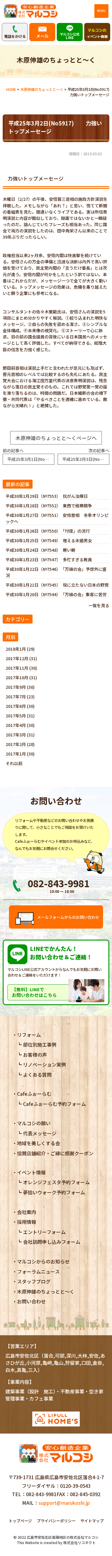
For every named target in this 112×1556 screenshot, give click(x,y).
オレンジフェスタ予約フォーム (56, 1182)
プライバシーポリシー (56, 1521)
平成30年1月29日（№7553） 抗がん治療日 (47, 496)
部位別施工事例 (39, 1044)
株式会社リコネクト (79, 1542)
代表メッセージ (39, 1133)
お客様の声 (35, 1054)
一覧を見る (98, 605)
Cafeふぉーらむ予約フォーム (54, 1103)
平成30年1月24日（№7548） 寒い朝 (40, 550)
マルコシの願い (33, 1123)
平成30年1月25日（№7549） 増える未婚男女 (49, 540)
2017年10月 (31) (21, 677)
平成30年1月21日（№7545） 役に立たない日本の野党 (57, 585)
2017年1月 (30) (20, 754)
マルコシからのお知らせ (43, 1261)
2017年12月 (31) (21, 658)
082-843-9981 (41, 1494)
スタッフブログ (33, 1281)
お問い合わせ (31, 1301)
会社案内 (26, 1211)
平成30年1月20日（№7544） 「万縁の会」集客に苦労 (56, 594)
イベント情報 (31, 1172)
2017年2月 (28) (20, 744)
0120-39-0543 (75, 1485)
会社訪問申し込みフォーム (51, 1241)
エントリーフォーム (44, 1231)
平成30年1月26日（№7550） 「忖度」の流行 (48, 531)
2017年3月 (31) (20, 735)
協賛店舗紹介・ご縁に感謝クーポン (55, 1153)
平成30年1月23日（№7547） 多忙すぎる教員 (49, 559)
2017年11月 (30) (21, 668)
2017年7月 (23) (20, 696)
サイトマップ (92, 1521)
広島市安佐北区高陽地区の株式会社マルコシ (63, 1537)
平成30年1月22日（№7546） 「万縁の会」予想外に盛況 (56, 572)
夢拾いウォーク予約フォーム (54, 1192)
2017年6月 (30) (20, 706)
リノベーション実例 (44, 1064)
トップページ (20, 1521)
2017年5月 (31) (20, 716)
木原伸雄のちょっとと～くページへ (56, 438)
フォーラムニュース (38, 1271)
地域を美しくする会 (38, 1143)
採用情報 (26, 1221)
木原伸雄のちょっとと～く (45, 1291)
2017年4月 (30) (20, 725)
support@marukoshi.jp (64, 1502)
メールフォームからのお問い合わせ (68, 917)
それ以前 (14, 763)
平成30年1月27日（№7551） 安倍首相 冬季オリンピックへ (57, 518)
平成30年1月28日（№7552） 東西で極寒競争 (49, 506)
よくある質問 (37, 1074)
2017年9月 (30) (20, 687)
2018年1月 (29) (20, 649)
